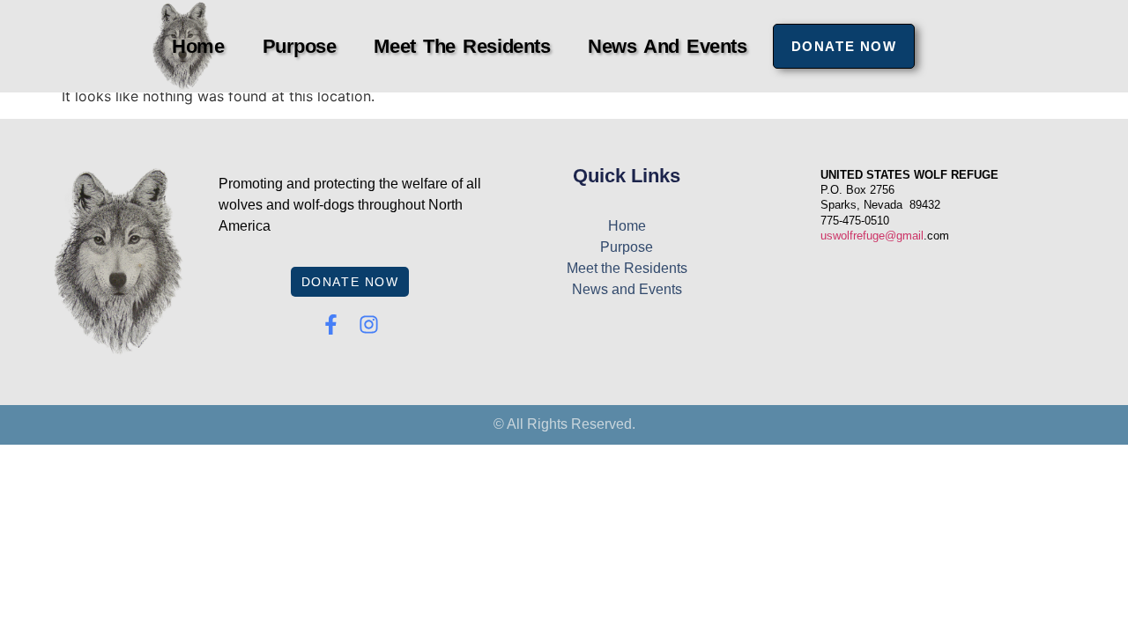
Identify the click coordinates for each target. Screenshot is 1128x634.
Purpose (300, 46)
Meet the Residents (462, 46)
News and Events (667, 46)
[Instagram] (369, 324)
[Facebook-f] (331, 324)
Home (198, 46)
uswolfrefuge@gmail (872, 235)
